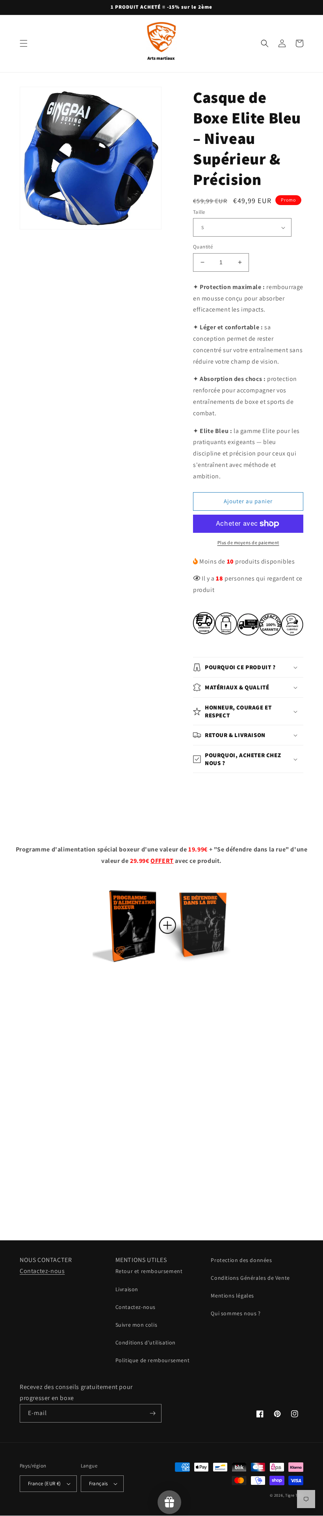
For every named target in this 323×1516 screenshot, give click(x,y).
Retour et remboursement (149, 1271)
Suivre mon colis (136, 1324)
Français (98, 1483)
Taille (199, 212)
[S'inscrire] (152, 1413)
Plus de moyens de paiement (248, 542)
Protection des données (241, 1260)
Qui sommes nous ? (235, 1313)
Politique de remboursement (152, 1360)
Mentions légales (232, 1295)
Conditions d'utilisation (145, 1342)
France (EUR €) (44, 1483)
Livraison (126, 1289)
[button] (23, 43)
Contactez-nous (42, 1271)
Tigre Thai (294, 1495)
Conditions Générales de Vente (250, 1277)
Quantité (203, 246)
